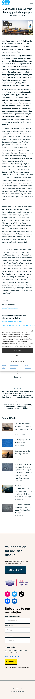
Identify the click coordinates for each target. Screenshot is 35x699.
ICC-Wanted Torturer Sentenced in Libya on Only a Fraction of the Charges (23, 509)
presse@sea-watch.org (10, 308)
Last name (9, 636)
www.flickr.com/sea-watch (12, 322)
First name (9, 625)
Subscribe (11, 662)
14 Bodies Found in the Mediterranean (23, 441)
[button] (32, 331)
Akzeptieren (17, 350)
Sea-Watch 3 (7, 24)
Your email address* (12, 616)
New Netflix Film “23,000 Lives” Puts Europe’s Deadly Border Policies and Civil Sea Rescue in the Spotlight (23, 491)
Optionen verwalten (17, 361)
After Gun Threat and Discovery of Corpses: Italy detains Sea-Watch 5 (23, 428)
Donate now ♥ (15, 569)
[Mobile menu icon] (31, 3)
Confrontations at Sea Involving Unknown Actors (23, 453)
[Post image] (7, 427)
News (5, 22)
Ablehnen (18, 356)
